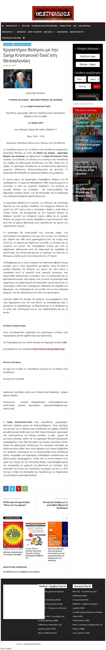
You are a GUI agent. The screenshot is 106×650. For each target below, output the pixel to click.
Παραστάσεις (11, 26)
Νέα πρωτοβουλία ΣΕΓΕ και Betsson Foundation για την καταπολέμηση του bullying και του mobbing (56, 554)
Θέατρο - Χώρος (88, 64)
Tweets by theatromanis (83, 103)
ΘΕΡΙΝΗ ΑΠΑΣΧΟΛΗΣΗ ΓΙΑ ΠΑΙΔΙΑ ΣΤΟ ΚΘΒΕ (13, 553)
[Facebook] (6, 488)
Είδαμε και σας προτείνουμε (44, 26)
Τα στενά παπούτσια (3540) (49, 599)
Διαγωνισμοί (84, 26)
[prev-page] (63, 518)
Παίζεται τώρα (88, 56)
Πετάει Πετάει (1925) (81, 620)
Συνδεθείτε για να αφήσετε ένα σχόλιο (21, 571)
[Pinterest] (18, 488)
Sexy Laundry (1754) (81, 633)
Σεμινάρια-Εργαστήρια (22, 44)
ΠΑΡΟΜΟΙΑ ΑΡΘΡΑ (12, 518)
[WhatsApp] (25, 488)
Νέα (74, 26)
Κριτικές (26, 26)
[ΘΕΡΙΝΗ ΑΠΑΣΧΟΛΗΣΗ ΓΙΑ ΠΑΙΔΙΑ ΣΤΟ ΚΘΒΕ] (13, 536)
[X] (12, 488)
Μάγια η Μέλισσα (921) (47, 633)
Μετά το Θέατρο (35, 32)
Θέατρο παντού (76, 32)
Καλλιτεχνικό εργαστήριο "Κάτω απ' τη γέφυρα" (16, 503)
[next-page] (66, 518)
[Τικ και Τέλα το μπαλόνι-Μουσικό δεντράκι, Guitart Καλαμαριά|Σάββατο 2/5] (36, 534)
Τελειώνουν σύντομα (11, 38)
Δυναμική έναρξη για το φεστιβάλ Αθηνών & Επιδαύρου (55, 505)
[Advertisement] (89, 217)
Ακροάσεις (21, 32)
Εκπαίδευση (7, 32)
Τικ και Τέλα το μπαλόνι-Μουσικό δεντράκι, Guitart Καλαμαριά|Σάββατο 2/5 (34, 553)
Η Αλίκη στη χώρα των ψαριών (87, 146)
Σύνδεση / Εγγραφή (8, 2)
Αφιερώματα (62, 32)
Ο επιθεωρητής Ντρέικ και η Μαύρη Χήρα (85, 192)
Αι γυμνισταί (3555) (81, 599)
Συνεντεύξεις (65, 26)
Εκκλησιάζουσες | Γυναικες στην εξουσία (87, 170)
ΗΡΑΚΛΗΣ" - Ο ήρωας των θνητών (88, 124)
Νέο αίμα (48, 32)
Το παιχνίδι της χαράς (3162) (50, 604)
